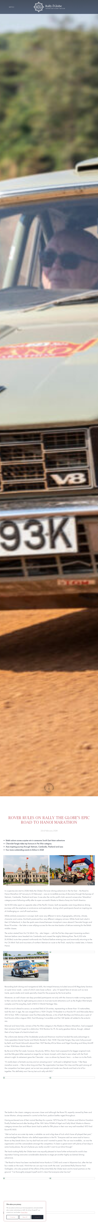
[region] (25, 1211)
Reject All (25, 1217)
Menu (11, 7)
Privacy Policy (24, 1212)
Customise (12, 1217)
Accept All (37, 1217)
